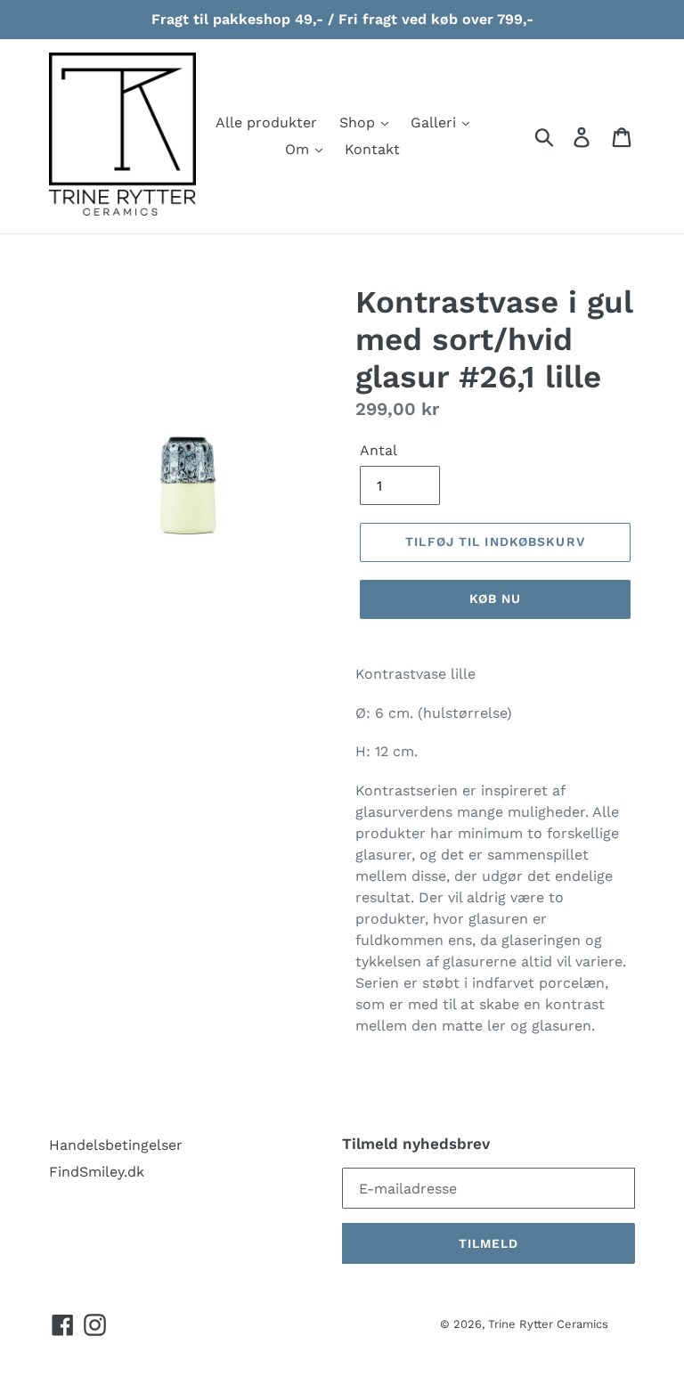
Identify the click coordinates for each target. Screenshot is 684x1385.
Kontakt (372, 149)
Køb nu (495, 598)
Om (299, 149)
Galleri (435, 122)
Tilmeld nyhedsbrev (416, 1144)
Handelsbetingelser (116, 1145)
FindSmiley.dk (96, 1171)
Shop (359, 122)
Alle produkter (266, 122)
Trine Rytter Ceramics (548, 1324)
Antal (378, 450)
